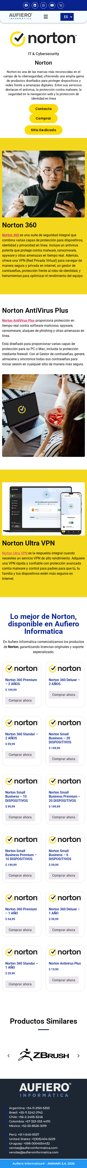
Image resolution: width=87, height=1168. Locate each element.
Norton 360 (10, 235)
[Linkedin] (35, 5)
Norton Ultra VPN (14, 553)
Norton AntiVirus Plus (18, 320)
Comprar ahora (20, 700)
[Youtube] (52, 5)
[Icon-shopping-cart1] (60, 5)
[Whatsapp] (43, 5)
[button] (45, 17)
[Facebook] (26, 5)
